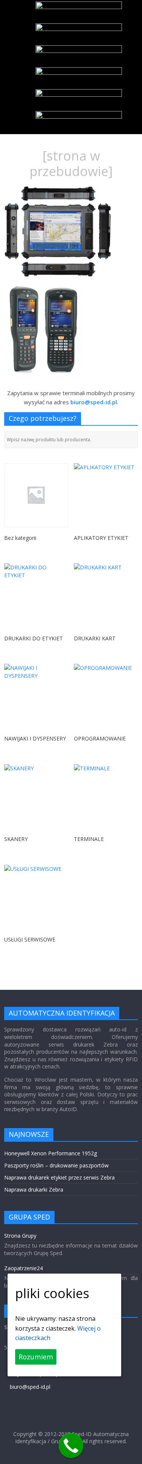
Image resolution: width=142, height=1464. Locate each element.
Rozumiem (36, 1356)
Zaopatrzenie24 (23, 1268)
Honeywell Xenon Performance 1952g (50, 1153)
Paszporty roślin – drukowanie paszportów (56, 1165)
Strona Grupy (20, 1235)
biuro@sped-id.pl (30, 1386)
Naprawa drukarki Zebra (33, 1189)
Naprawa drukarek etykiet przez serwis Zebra (59, 1177)
